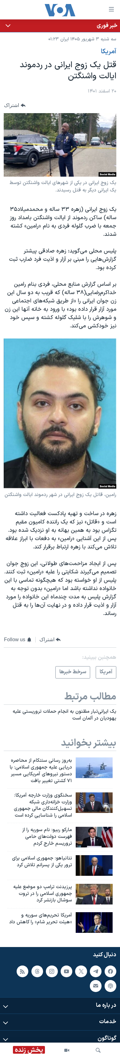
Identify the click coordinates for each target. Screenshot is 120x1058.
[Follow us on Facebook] (110, 971)
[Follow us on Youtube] (66, 971)
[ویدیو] (67, 1050)
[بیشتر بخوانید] (60, 25)
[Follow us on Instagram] (52, 971)
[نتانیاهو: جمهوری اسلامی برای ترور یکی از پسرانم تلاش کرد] (94, 865)
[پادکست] (110, 986)
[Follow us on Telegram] (96, 971)
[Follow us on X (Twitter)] (81, 971)
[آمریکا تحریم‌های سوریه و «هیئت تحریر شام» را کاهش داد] (94, 922)
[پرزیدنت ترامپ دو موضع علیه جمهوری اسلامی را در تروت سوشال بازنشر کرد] (94, 894)
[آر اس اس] (22, 971)
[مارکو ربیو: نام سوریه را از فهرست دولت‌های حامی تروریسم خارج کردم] (94, 837)
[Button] (15, 105)
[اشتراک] (96, 986)
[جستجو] (98, 1050)
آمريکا (108, 52)
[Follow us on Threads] (37, 971)
